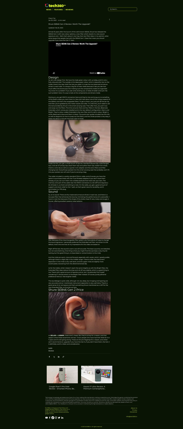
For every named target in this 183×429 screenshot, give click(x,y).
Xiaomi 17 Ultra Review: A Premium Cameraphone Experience (94, 388)
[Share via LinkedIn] (59, 357)
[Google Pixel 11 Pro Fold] (62, 374)
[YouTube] (46, 417)
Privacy (134, 410)
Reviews (51, 350)
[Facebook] (49, 417)
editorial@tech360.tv (51, 404)
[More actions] (109, 19)
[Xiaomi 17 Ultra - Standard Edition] (96, 374)
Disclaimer (133, 412)
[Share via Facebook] (49, 357)
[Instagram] (56, 417)
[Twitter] (59, 417)
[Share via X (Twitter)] (54, 357)
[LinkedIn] (62, 417)
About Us (134, 408)
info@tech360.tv (131, 416)
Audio (50, 348)
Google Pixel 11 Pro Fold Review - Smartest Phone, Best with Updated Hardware (62, 388)
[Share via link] (63, 357)
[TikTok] (52, 417)
